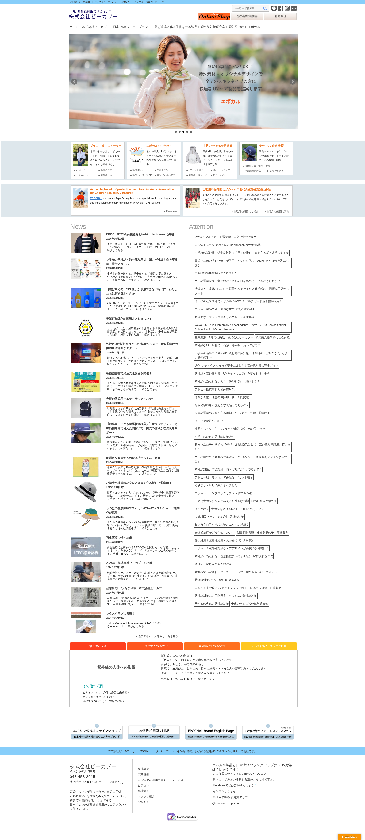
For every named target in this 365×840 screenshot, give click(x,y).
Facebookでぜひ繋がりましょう (233, 785)
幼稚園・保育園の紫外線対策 (213, 564)
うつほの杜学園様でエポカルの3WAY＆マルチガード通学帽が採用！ (238, 301)
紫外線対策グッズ (198, 175)
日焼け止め (219, 175)
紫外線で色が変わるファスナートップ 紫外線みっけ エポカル (236, 572)
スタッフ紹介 (146, 796)
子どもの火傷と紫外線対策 (212, 603)
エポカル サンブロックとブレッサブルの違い (225, 493)
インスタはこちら (224, 791)
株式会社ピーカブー (96, 27)
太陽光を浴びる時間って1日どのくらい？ (237, 509)
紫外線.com (236, 27)
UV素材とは (138, 170)
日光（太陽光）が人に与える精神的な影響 (222, 501)
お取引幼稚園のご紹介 (246, 211)
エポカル (254, 27)
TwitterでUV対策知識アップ (230, 797)
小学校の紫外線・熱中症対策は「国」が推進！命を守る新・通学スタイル (242, 252)
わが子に (80, 170)
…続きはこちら (149, 279)
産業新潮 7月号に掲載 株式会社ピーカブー (224, 337)
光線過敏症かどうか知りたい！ (215, 532)
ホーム (74, 27)
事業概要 (143, 774)
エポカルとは (84, 175)
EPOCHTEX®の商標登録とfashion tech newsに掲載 (228, 244)
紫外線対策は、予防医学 (210, 595)
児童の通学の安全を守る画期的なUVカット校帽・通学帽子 (232, 412)
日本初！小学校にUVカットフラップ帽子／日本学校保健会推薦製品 (238, 587)
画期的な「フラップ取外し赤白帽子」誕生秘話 (225, 317)
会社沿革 (143, 790)
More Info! (171, 211)
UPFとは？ (202, 509)
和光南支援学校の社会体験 (273, 337)
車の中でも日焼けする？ (244, 381)
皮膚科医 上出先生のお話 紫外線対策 (219, 516)
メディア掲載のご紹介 (209, 420)
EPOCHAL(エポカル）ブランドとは (161, 779)
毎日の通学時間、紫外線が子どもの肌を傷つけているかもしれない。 (239, 281)
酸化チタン (162, 170)
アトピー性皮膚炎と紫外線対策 (215, 389)
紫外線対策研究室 (213, 27)
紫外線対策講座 (253, 170)
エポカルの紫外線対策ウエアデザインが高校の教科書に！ (232, 548)
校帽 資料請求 (276, 170)
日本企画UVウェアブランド (132, 27)
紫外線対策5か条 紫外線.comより (217, 579)
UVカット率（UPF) (142, 175)
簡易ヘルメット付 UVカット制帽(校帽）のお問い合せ (230, 428)
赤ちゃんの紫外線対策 (242, 595)
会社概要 (143, 768)
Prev (74, 82)
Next (293, 82)
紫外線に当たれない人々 (210, 381)
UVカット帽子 (196, 170)
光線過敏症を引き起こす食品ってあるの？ (222, 405)
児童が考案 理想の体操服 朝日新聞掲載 (223, 397)
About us (143, 801)
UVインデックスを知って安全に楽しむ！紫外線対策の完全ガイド (237, 365)
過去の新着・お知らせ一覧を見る (158, 636)
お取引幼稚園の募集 (278, 211)
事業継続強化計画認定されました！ (217, 273)
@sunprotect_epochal (225, 803)
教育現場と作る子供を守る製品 (176, 27)
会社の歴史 (106, 170)
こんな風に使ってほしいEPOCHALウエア (240, 773)
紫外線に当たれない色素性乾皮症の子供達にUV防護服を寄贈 (234, 556)
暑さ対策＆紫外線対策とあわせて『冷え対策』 (225, 540)
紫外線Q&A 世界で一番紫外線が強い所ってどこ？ (227, 345)
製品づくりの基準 (166, 175)
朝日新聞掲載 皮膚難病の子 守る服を (262, 532)
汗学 (266, 373)
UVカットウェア (221, 170)
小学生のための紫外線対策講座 (215, 436)
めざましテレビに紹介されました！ (217, 485)
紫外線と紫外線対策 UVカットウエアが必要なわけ (228, 373)
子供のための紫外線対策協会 (249, 603)
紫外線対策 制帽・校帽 (257, 165)
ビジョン (143, 785)
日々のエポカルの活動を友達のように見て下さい (244, 779)
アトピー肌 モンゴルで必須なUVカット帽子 (224, 477)
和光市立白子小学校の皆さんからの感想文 (222, 524)
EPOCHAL (96, 198)
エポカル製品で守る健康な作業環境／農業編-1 (224, 309)
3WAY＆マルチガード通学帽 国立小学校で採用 (225, 236)
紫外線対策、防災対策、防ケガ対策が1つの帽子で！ (228, 469)
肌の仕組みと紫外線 (264, 501)
